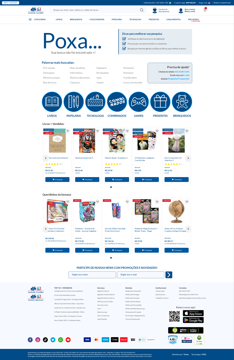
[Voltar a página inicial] (36, 10)
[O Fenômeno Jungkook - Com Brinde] (147, 141)
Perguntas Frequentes (178, 78)
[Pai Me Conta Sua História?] (57, 141)
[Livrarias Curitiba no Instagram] (37, 339)
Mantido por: (180, 354)
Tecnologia (135, 19)
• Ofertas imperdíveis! (221, 3)
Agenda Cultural (103, 291)
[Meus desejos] (67, 131)
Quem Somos (160, 294)
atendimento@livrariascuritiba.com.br (192, 298)
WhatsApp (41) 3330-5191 (188, 294)
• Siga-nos (202, 3)
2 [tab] (114, 187)
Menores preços (51, 77)
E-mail (186, 75)
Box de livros (49, 82)
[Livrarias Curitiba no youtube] (68, 339)
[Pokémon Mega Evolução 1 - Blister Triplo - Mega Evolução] (147, 211)
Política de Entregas (132, 294)
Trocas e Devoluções (132, 319)
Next (188, 158)
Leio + (99, 309)
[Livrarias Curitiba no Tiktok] (45, 339)
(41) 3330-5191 (182, 71)
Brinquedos (76, 19)
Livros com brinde (132, 82)
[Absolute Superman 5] (87, 141)
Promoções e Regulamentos (135, 316)
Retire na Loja (102, 312)
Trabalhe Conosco (162, 298)
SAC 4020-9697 (184, 291)
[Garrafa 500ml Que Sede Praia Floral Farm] (117, 211)
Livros (59, 19)
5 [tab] (122, 187)
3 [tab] (116, 187)
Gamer (100, 82)
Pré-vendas (49, 67)
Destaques (48, 72)
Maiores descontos (80, 77)
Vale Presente (102, 319)
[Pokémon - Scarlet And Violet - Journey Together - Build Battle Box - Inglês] (87, 211)
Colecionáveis (97, 19)
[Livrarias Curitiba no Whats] (60, 339)
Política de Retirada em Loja (135, 309)
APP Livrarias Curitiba (105, 302)
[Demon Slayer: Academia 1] (117, 141)
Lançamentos (173, 19)
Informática (76, 72)
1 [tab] (111, 187)
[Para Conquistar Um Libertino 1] (177, 141)
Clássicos (75, 82)
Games (138, 115)
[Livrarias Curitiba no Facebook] (30, 339)
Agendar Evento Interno (105, 298)
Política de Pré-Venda (132, 302)
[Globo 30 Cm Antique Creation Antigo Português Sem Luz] (177, 211)
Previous (46, 158)
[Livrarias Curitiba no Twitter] (53, 339)
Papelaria (117, 19)
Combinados (130, 77)
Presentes (154, 19)
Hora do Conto (102, 305)
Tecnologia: (198, 354)
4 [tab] (119, 187)
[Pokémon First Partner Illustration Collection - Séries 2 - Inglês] (57, 211)
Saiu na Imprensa (103, 316)
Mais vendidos (77, 67)
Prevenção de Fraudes (133, 312)
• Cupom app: (184, 3)
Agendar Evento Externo (106, 294)
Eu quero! (168, 274)
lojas (99, 77)
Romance (128, 72)
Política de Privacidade (133, 305)
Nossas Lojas (160, 291)
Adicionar (57, 179)
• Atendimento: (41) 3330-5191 (155, 3)
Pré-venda (193, 19)
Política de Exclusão (132, 298)
